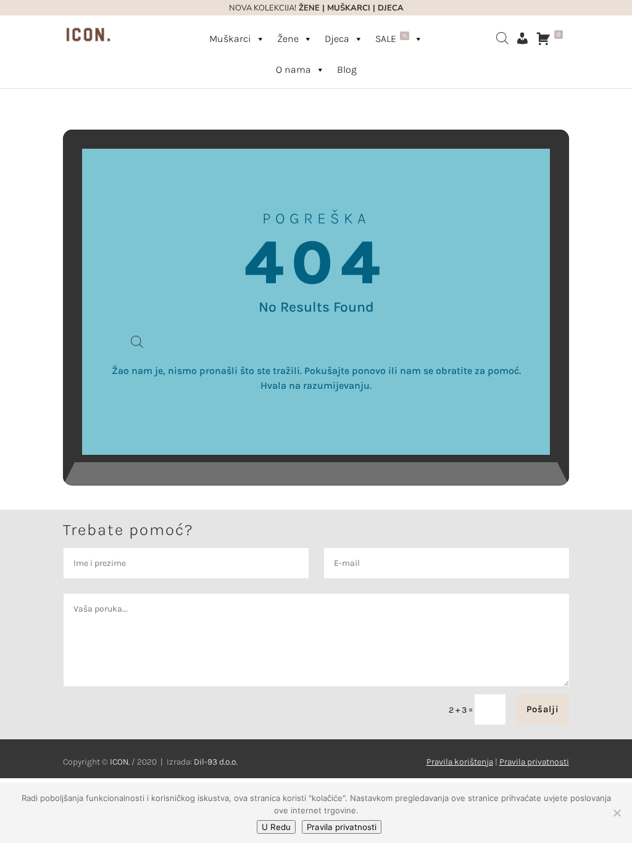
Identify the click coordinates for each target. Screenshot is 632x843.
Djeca (337, 38)
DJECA (391, 8)
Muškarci (230, 38)
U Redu (276, 827)
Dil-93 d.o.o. (216, 762)
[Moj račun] (522, 38)
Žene (288, 38)
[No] (616, 813)
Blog (347, 69)
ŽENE (308, 8)
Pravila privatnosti (534, 762)
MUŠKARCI (348, 8)
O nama (293, 69)
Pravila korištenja (459, 762)
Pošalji (542, 709)
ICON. (120, 762)
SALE (391, 38)
